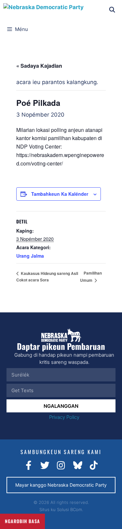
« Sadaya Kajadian (39, 65)
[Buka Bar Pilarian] (112, 10)
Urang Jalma (30, 255)
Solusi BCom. (70, 509)
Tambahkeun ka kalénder (59, 194)
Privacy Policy (64, 417)
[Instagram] (61, 465)
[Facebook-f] (28, 465)
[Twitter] (44, 465)
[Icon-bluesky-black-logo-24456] (77, 465)
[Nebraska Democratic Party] (43, 10)
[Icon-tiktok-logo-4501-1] (93, 465)
